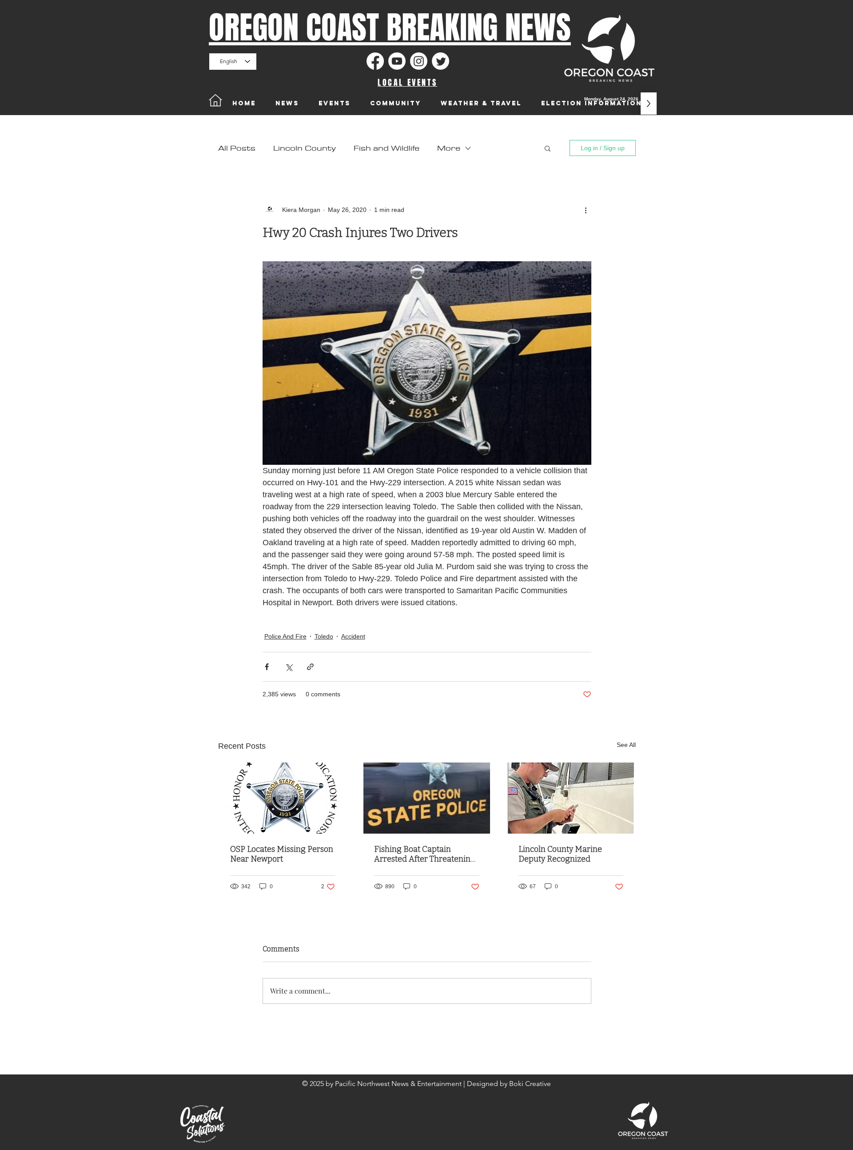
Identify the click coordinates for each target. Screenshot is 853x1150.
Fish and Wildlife (386, 148)
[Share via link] (310, 667)
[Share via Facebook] (267, 667)
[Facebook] (375, 61)
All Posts (236, 148)
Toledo (324, 636)
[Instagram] (418, 61)
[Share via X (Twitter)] (288, 667)
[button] (547, 148)
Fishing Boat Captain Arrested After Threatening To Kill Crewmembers (424, 854)
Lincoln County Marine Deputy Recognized (560, 854)
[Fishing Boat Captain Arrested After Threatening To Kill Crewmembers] (426, 798)
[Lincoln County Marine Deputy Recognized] (571, 798)
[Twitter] (440, 61)
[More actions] (586, 209)
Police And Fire (285, 636)
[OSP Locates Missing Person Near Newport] (282, 798)
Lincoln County (304, 148)
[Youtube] (397, 61)
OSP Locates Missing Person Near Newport (281, 854)
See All (626, 744)
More (448, 148)
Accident (353, 636)
